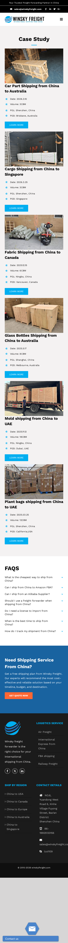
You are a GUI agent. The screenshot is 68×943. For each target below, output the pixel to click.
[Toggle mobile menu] (61, 19)
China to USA (15, 793)
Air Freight (45, 731)
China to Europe (17, 809)
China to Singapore (13, 827)
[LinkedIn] (22, 771)
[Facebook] (7, 771)
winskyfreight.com (41, 867)
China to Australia (18, 817)
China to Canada (17, 801)
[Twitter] (15, 771)
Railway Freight (48, 763)
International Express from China (46, 744)
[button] (34, 579)
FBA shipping (46, 756)
